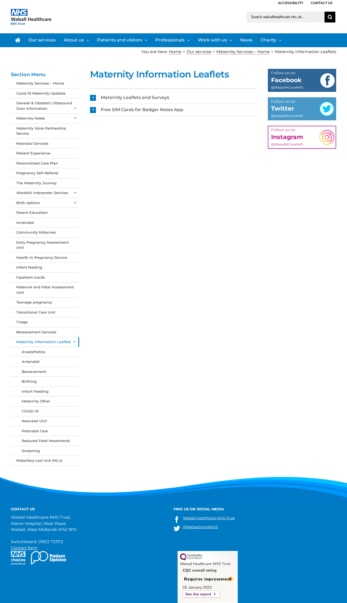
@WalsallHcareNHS (200, 527)
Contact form (24, 547)
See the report (198, 594)
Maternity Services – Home (40, 83)
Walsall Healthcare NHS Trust (209, 518)
